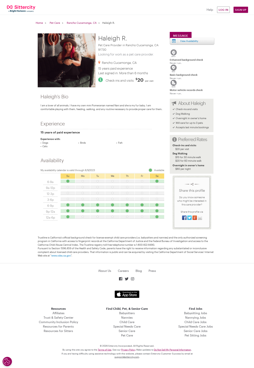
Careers (123, 270)
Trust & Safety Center (58, 317)
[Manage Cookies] (7, 361)
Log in (223, 9)
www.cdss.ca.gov (61, 255)
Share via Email (200, 217)
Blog (139, 270)
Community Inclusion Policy (58, 322)
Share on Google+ (194, 217)
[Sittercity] (21, 8)
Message (180, 35)
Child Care (127, 322)
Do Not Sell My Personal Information (172, 349)
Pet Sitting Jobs (195, 335)
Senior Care (127, 331)
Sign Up (241, 9)
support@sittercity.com (127, 357)
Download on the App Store (127, 294)
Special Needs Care (127, 326)
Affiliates (58, 313)
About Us (104, 270)
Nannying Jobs (195, 317)
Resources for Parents (58, 326)
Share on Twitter (189, 217)
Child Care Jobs (195, 322)
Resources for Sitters (58, 331)
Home (39, 22)
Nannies (127, 317)
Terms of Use (104, 349)
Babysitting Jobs (195, 313)
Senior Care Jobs (196, 331)
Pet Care (55, 22)
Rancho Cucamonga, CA (82, 22)
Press (152, 270)
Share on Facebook (184, 217)
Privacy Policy (128, 349)
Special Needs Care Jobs (195, 326)
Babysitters (127, 313)
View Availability (189, 41)
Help (210, 9)
